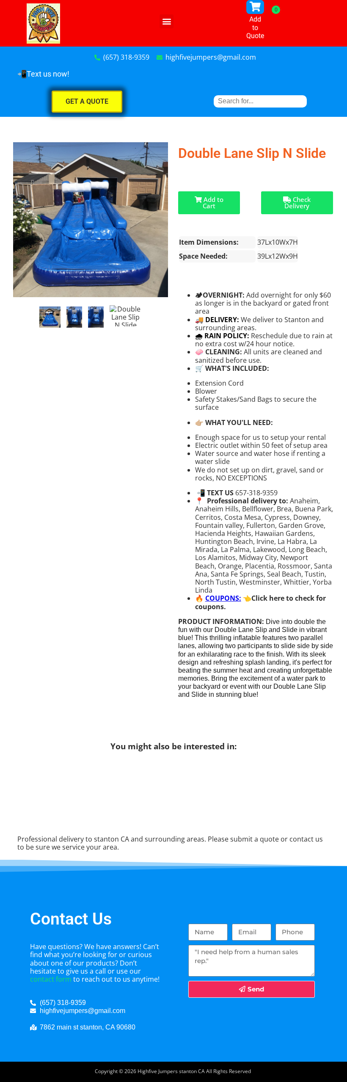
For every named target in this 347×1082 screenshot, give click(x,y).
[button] (167, 21)
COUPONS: (223, 598)
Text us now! (48, 73)
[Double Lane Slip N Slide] (50, 317)
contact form (51, 979)
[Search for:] (260, 101)
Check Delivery (297, 202)
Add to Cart (212, 202)
